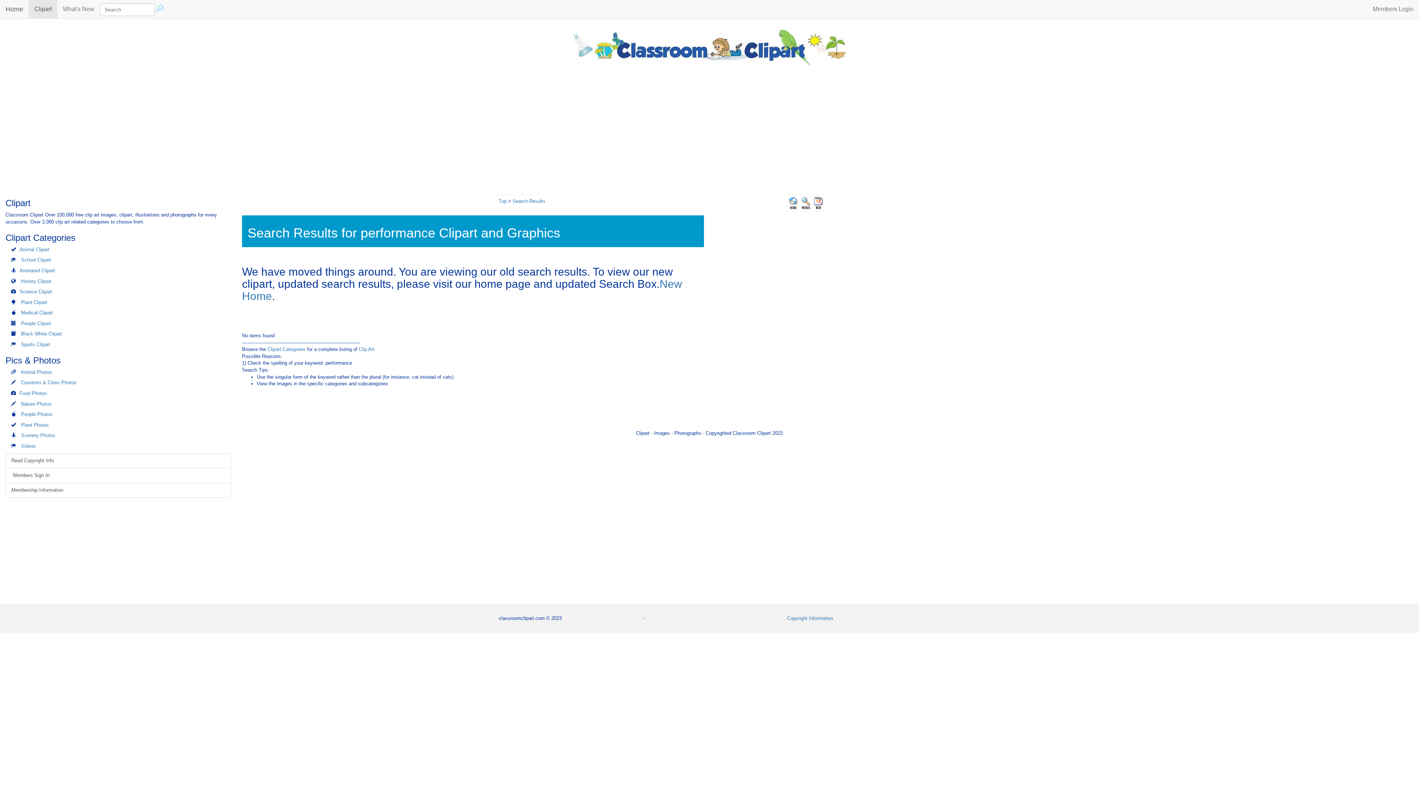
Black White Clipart (41, 334)
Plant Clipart (34, 302)
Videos (28, 446)
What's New (78, 9)
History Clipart (36, 281)
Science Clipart (36, 291)
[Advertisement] (709, 128)
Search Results (529, 201)
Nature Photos (36, 404)
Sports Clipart (35, 344)
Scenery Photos (38, 435)
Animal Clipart (35, 249)
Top (503, 201)
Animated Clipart (37, 270)
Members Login (1393, 9)
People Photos (36, 414)
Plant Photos (35, 425)
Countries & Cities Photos (48, 382)
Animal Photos (36, 372)
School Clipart (36, 260)
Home (14, 9)
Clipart (45, 9)
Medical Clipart (37, 313)
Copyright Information (810, 618)
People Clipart (36, 323)
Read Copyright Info (32, 460)
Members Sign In (30, 475)
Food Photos (33, 393)
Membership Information (37, 490)
